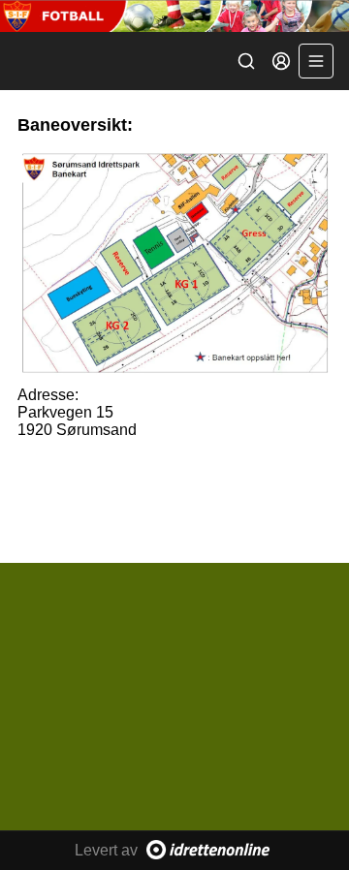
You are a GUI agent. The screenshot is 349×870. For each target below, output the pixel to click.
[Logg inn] (281, 61)
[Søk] (246, 61)
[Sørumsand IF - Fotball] (174, 16)
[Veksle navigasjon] (316, 61)
